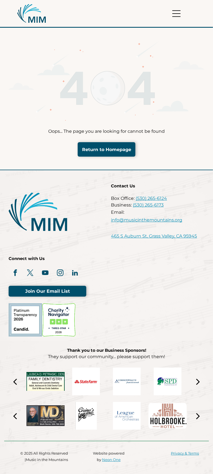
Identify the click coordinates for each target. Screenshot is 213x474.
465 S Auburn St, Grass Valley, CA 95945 (154, 236)
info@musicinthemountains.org (146, 220)
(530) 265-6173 (148, 205)
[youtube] (45, 273)
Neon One (111, 459)
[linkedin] (75, 273)
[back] (15, 381)
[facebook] (15, 273)
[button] (176, 13)
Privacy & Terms (185, 453)
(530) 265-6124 (151, 198)
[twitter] (30, 273)
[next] (197, 381)
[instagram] (60, 273)
